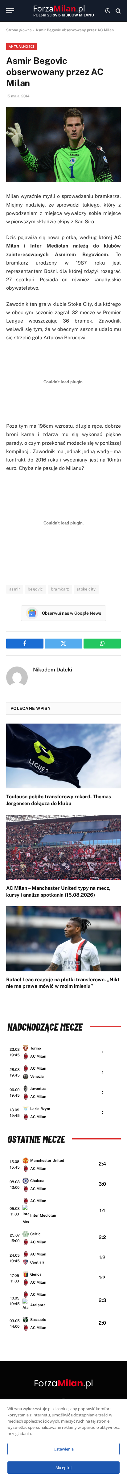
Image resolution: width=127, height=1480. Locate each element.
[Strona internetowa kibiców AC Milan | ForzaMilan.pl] (63, 11)
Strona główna (19, 30)
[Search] (117, 11)
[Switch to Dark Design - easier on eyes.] (108, 11)
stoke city (86, 589)
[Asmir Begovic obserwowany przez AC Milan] (63, 144)
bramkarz (60, 589)
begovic (35, 589)
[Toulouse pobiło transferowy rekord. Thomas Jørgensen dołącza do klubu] (63, 756)
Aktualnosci (21, 46)
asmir (14, 589)
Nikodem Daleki (52, 669)
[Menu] (10, 11)
